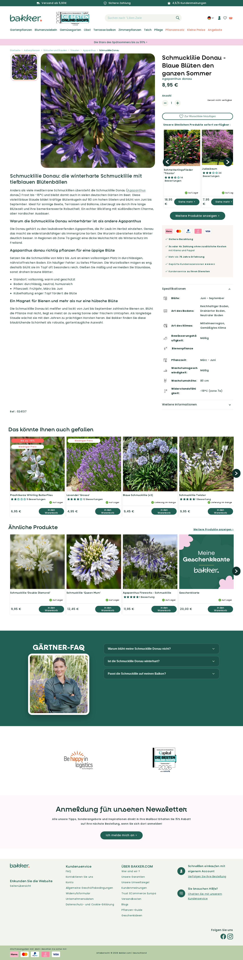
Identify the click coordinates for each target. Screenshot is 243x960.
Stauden (74, 50)
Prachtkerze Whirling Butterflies (31, 495)
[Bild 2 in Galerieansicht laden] (24, 67)
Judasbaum (209, 168)
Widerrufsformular (78, 893)
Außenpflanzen (32, 50)
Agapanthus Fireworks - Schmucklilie (147, 592)
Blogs (125, 904)
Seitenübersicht (20, 886)
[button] (98, 18)
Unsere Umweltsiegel (135, 882)
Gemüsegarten (70, 30)
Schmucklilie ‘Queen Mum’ (84, 592)
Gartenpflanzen (21, 30)
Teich (148, 30)
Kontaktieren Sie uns (79, 877)
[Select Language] (210, 19)
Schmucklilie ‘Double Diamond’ (30, 592)
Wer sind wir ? (131, 871)
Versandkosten (131, 899)
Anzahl (166, 95)
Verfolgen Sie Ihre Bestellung (207, 876)
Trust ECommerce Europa (139, 893)
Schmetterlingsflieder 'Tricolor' (178, 171)
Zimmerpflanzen (129, 30)
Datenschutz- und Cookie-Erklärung (90, 904)
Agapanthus (89, 50)
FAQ (68, 871)
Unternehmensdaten (80, 899)
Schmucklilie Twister (192, 495)
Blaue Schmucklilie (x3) (138, 495)
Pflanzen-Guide (132, 910)
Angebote (215, 30)
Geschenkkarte (189, 592)
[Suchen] (178, 18)
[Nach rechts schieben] (227, 161)
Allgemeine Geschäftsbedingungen (89, 888)
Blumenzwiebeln (46, 30)
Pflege (158, 30)
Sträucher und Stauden (55, 50)
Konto (70, 882)
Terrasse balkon (104, 30)
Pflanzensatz (174, 30)
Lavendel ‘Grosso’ (78, 495)
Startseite (15, 50)
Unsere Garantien (133, 877)
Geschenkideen (132, 915)
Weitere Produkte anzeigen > (197, 216)
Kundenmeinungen (134, 888)
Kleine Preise (196, 30)
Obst (87, 30)
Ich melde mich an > (121, 835)
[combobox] (143, 18)
